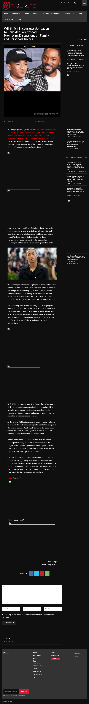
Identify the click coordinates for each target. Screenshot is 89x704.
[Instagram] (71, 653)
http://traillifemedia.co (10, 641)
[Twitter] (36, 573)
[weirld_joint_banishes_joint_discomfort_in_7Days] (24, 330)
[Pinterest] (42, 573)
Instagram (77, 653)
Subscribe (24, 691)
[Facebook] (31, 573)
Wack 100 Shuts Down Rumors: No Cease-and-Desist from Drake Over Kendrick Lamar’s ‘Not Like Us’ (75, 54)
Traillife (7, 638)
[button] (75, 3)
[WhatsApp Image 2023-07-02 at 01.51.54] (24, 154)
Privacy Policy (21, 695)
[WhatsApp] (47, 573)
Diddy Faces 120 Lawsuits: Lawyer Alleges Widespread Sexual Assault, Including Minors (76, 66)
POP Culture (82, 40)
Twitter (76, 656)
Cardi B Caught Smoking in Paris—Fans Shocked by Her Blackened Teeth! (76, 142)
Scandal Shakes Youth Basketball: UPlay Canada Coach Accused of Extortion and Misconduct (76, 132)
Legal (69, 71)
